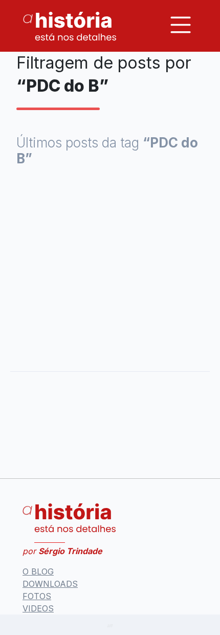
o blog (38, 571)
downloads (50, 584)
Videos (38, 608)
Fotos (37, 596)
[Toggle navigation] (180, 25)
